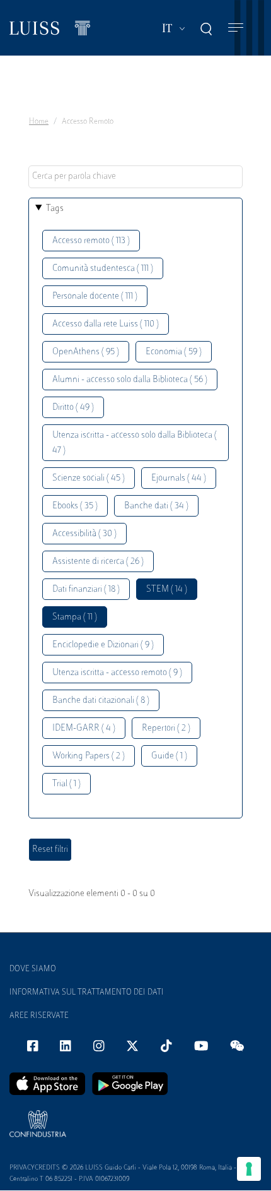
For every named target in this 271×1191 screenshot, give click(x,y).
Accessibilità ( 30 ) (84, 534)
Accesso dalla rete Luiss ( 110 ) (105, 324)
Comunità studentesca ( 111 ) (102, 268)
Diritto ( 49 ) (73, 407)
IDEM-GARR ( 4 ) (83, 728)
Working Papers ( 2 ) (88, 756)
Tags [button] (55, 208)
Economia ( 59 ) (174, 352)
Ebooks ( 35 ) (75, 506)
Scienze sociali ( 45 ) (88, 478)
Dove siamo (32, 969)
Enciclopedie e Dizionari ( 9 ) (103, 645)
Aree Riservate (39, 1016)
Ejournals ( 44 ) (178, 478)
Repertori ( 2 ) (166, 728)
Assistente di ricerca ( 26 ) (98, 561)
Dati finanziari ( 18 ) (86, 589)
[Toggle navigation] (235, 28)
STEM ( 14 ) (166, 589)
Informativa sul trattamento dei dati (86, 992)
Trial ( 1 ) (66, 784)
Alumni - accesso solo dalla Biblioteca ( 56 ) (129, 380)
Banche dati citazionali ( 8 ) (100, 700)
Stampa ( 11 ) (74, 617)
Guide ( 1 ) (169, 756)
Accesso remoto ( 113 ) (91, 241)
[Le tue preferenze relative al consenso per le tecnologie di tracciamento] (249, 1169)
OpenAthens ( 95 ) (85, 352)
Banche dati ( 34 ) (156, 506)
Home (39, 122)
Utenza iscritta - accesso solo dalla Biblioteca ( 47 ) (134, 443)
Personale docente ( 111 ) (94, 296)
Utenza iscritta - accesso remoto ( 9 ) (117, 673)
